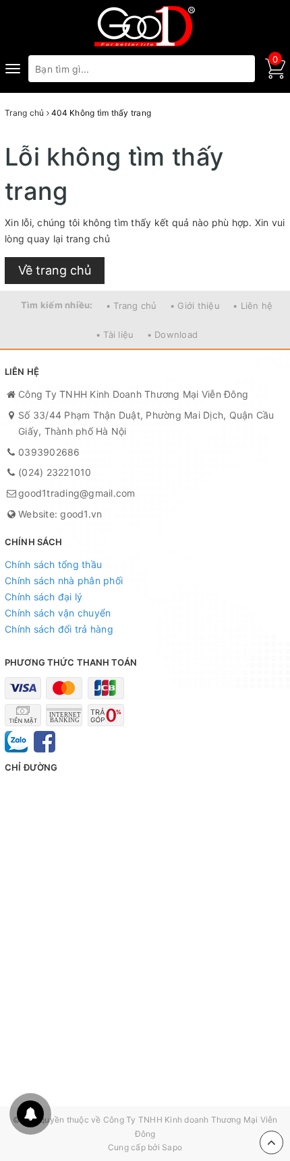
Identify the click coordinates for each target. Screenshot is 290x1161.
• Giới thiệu (195, 305)
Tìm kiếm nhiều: (57, 305)
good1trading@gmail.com (77, 493)
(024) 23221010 (55, 472)
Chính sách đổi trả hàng (59, 629)
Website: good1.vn (60, 514)
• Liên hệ (252, 305)
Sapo (172, 1147)
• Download (172, 334)
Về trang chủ (54, 270)
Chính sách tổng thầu (53, 564)
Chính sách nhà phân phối (64, 580)
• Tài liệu (115, 334)
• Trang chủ (131, 305)
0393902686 (49, 452)
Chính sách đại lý (43, 596)
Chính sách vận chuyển (58, 613)
